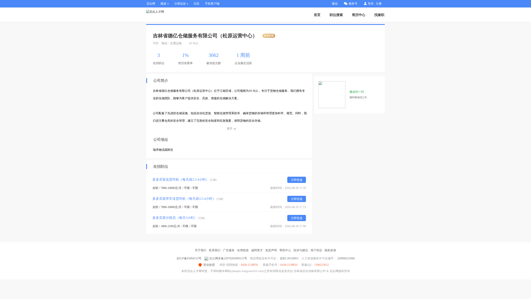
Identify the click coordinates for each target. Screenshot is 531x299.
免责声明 (271, 250)
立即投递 (296, 179)
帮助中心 (285, 250)
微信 (335, 3)
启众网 (150, 3)
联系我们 (214, 250)
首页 (317, 15)
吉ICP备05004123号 (189, 258)
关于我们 (200, 250)
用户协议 (316, 250)
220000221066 (346, 258)
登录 (371, 3)
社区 (197, 3)
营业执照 (209, 264)
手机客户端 (212, 3)
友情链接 (243, 250)
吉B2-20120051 (289, 258)
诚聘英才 (257, 250)
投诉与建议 (301, 250)
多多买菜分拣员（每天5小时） (178, 217)
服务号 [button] (353, 3)
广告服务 (229, 250)
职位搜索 (336, 15)
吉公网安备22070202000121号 (228, 258)
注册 (379, 3)
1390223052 (321, 264)
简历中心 (358, 15)
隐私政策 (330, 250)
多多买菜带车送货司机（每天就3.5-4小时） (187, 198)
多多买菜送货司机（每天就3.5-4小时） (184, 179)
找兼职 (379, 15)
